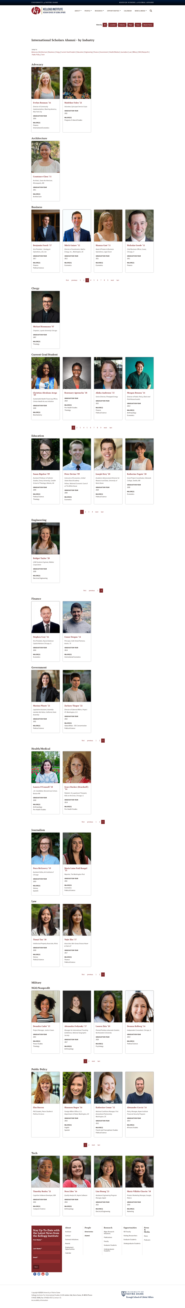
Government (104, 52)
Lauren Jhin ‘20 (103, 1026)
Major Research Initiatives (109, 1232)
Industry (122, 25)
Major (130, 25)
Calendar (128, 11)
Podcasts (147, 1240)
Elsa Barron (38, 1107)
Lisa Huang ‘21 (102, 1191)
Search (151, 12)
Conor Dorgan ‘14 (72, 637)
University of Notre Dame (51, 1292)
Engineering (88, 52)
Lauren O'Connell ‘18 (43, 787)
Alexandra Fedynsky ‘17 (75, 1026)
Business (51, 52)
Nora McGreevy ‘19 (42, 868)
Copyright (34, 1292)
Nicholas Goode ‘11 (136, 245)
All (105, 25)
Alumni (87, 1236)
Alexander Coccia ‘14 (137, 1107)
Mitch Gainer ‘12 (72, 245)
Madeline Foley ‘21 (73, 102)
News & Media (140, 11)
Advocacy (34, 52)
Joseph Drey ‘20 (103, 474)
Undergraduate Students (109, 1250)
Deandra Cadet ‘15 (41, 1026)
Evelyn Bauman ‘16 (42, 102)
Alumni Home (147, 25)
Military (135, 52)
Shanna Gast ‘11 (103, 245)
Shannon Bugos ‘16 (73, 1107)
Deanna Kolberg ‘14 (136, 1026)
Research (99, 11)
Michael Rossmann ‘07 (43, 326)
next (112, 280)
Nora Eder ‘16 (70, 1191)
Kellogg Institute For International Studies (45, 1295)
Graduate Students (110, 1245)
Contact (68, 1236)
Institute (68, 1232)
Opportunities (113, 11)
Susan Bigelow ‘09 (41, 474)
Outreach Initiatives (71, 1239)
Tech (43, 55)
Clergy (58, 52)
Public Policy (36, 55)
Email (35, 1257)
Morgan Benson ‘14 (136, 392)
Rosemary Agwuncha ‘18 (75, 392)
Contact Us (57, 1298)
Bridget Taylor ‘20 (41, 558)
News (146, 1236)
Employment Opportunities (70, 1248)
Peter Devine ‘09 (72, 474)
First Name (37, 1240)
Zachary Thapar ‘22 (73, 705)
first (67, 280)
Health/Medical (114, 52)
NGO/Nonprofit (143, 52)
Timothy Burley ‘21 (42, 1191)
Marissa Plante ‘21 (41, 705)
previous (74, 280)
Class (138, 25)
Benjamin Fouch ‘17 (42, 245)
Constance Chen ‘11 (42, 176)
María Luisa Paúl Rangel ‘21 (75, 869)
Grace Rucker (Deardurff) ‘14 (76, 788)
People (88, 11)
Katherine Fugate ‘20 (136, 474)
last (118, 280)
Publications (108, 1237)
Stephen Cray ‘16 (41, 637)
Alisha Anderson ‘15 (105, 392)
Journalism (124, 52)
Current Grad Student (68, 52)
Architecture (43, 52)
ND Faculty (127, 1232)
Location (113, 25)
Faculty (106, 1241)
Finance (96, 52)
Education (80, 52)
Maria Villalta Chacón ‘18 (139, 1191)
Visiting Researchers (130, 1236)
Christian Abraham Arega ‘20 (45, 393)
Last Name (37, 1249)
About (77, 11)
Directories (89, 1232)
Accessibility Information (39, 1300)
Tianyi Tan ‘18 (39, 939)
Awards (67, 1243)
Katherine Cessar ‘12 (105, 1107)
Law (130, 52)
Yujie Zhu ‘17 (70, 939)
